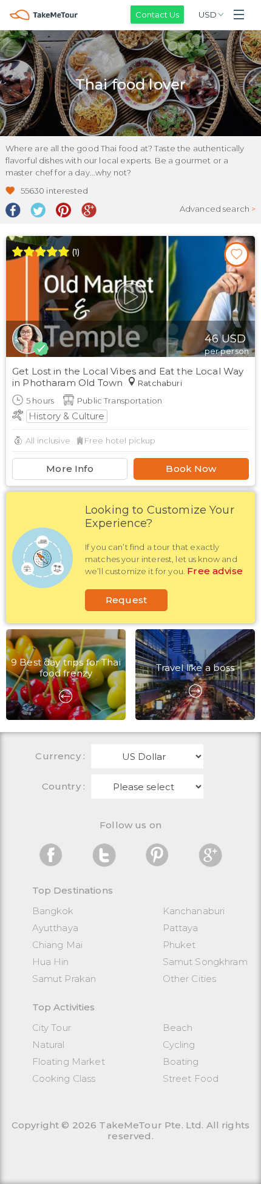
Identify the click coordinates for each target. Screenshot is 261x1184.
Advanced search (218, 209)
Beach (178, 1027)
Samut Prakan (64, 978)
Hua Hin (50, 961)
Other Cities (190, 978)
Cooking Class (64, 1078)
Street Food (191, 1078)
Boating (181, 1061)
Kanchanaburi (194, 911)
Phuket (179, 944)
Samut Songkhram (205, 961)
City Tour (51, 1027)
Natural (48, 1044)
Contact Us (157, 14)
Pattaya (180, 928)
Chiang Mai (57, 944)
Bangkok (53, 911)
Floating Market (68, 1061)
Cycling (179, 1044)
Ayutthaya (55, 928)
